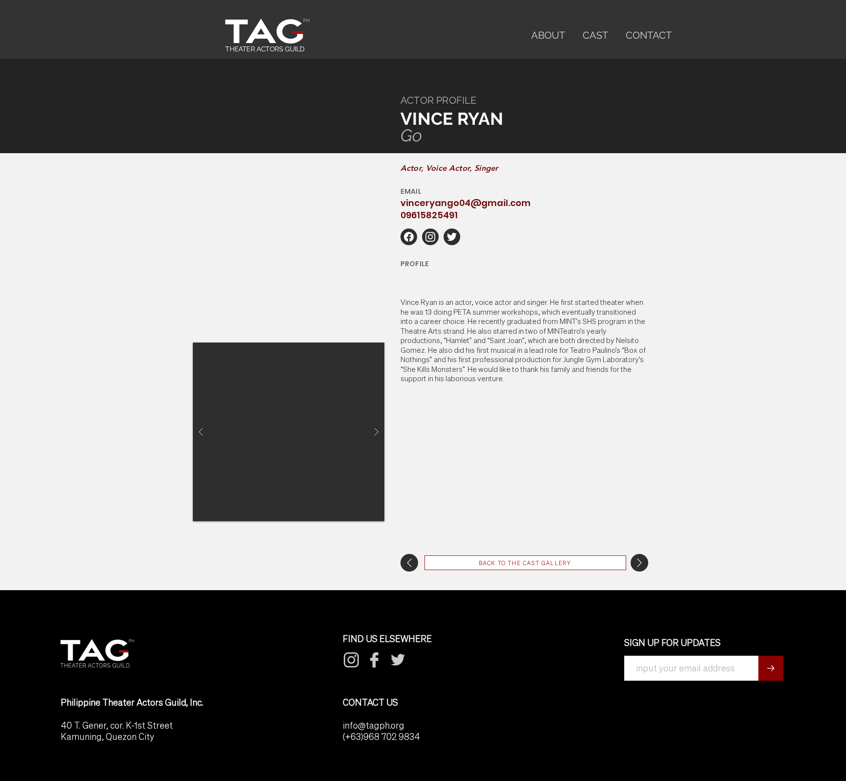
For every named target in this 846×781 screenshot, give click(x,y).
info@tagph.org (373, 725)
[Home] (408, 237)
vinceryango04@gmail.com (465, 203)
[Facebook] (351, 659)
